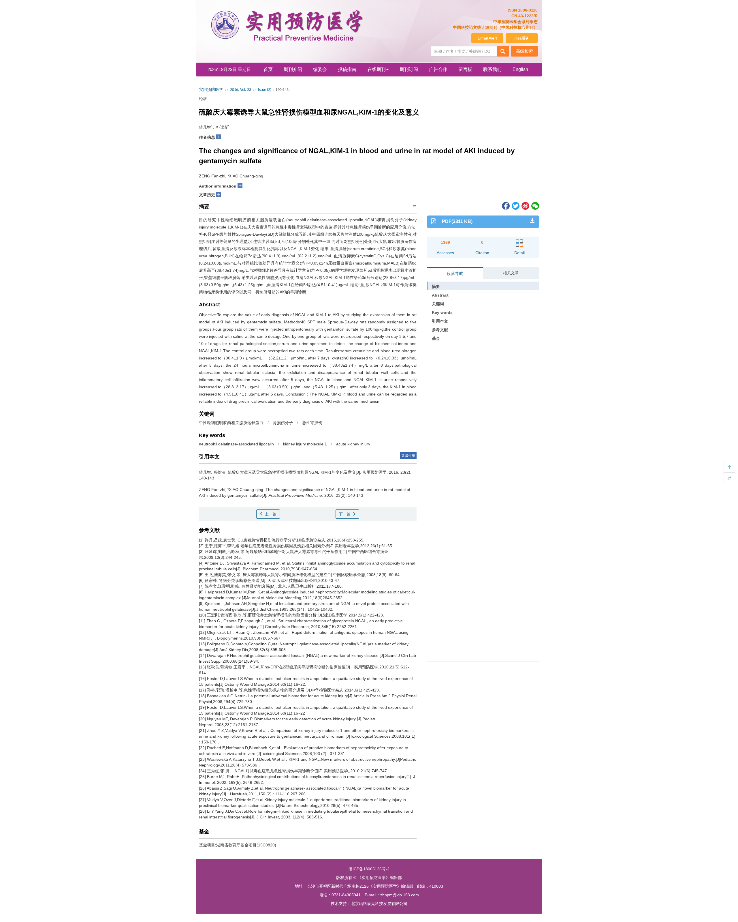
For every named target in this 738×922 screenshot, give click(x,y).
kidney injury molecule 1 (305, 444)
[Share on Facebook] (505, 205)
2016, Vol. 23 (240, 90)
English (520, 69)
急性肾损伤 (312, 422)
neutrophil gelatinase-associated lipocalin (236, 444)
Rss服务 (521, 38)
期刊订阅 (409, 69)
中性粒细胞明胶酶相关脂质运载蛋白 (231, 422)
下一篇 (345, 514)
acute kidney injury (353, 444)
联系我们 (492, 69)
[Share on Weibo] (525, 205)
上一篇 (270, 514)
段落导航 (455, 273)
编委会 (320, 69)
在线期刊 (376, 69)
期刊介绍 (293, 69)
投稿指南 (347, 69)
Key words (442, 312)
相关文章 (511, 273)
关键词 (438, 303)
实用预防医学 (211, 90)
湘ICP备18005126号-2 (369, 869)
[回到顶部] (729, 467)
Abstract (440, 295)
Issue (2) (264, 90)
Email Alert (487, 38)
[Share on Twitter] (515, 205)
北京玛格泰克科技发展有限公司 (379, 903)
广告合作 (438, 69)
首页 (268, 69)
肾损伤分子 (283, 422)
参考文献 (440, 329)
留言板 (465, 69)
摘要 (436, 286)
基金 (436, 338)
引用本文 (440, 321)
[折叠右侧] (729, 478)
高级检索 (524, 51)
